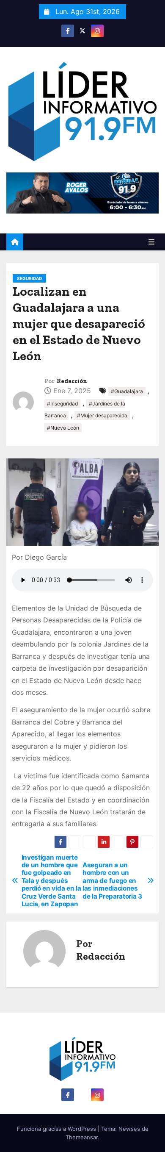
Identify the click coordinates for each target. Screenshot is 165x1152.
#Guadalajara (127, 391)
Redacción (72, 381)
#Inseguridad (62, 403)
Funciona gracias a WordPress (57, 1128)
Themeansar (82, 1137)
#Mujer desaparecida (102, 415)
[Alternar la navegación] (151, 242)
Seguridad (29, 278)
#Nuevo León (63, 428)
